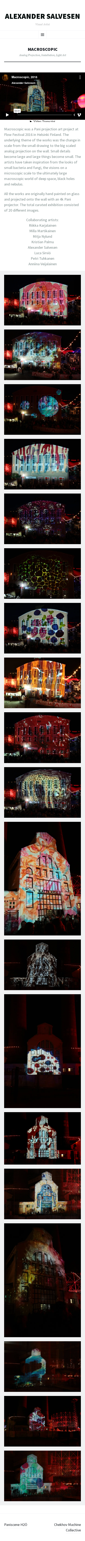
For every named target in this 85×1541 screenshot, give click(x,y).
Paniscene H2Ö (15, 1524)
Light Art (61, 55)
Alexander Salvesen (42, 16)
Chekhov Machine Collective (67, 1527)
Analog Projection (29, 55)
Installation (48, 55)
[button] (42, 302)
